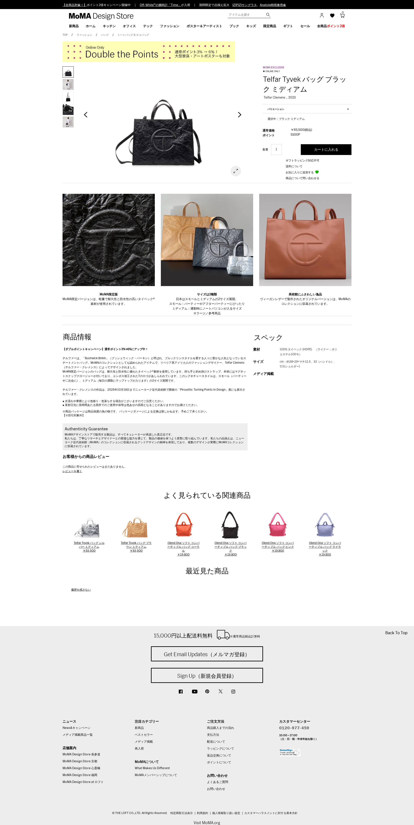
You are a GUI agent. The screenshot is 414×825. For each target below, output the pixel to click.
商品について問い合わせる (302, 178)
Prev (85, 117)
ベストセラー (144, 734)
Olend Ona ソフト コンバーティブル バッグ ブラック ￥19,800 (231, 549)
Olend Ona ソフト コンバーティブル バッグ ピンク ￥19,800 (278, 547)
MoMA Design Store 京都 (80, 761)
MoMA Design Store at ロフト (83, 782)
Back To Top (396, 633)
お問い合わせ (216, 789)
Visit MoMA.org (207, 822)
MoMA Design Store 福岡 (80, 775)
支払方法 (213, 734)
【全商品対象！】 (75, 5)
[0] (341, 17)
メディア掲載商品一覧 (78, 734)
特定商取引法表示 (181, 813)
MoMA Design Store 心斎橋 (81, 768)
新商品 (139, 728)
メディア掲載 (144, 741)
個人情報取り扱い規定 (226, 813)
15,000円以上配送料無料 (207, 635)
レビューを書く (72, 471)
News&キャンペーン (77, 728)
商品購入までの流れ (220, 728)
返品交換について (219, 755)
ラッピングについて (220, 748)
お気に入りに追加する (300, 172)
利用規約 (202, 813)
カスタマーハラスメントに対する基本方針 (271, 813)
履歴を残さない (81, 590)
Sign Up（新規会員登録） (207, 676)
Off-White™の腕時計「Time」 (160, 5)
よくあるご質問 (217, 782)
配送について (216, 741)
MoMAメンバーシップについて (156, 775)
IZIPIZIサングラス (244, 5)
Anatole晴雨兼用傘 (273, 5)
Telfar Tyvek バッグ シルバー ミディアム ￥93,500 (89, 547)
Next (239, 117)
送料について (294, 166)
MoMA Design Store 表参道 (81, 754)
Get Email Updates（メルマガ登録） (207, 654)
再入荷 (139, 748)
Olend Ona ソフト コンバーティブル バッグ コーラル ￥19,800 (183, 549)
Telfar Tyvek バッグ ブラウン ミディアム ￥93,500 (136, 547)
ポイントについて (219, 762)
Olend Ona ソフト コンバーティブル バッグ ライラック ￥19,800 (325, 549)
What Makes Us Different (152, 768)
